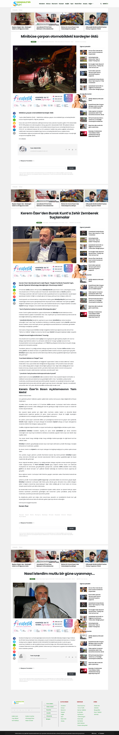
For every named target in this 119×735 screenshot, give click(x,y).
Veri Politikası (15, 720)
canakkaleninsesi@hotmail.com (39, 151)
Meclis (50, 290)
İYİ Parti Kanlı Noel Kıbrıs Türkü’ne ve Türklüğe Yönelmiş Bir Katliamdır (96, 119)
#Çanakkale (22, 516)
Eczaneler (80, 712)
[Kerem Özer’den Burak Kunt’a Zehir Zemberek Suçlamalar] (44, 245)
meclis (63, 292)
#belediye (45, 515)
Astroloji (96, 714)
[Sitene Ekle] (32, 710)
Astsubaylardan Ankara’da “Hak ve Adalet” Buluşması (94, 59)
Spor (71, 4)
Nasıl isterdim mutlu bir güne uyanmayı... (96, 126)
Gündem (42, 4)
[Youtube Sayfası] (21, 710)
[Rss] (27, 710)
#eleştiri (69, 515)
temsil (21, 422)
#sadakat (57, 515)
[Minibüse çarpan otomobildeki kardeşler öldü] (44, 69)
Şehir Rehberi (81, 723)
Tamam (101, 733)
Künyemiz (49, 716)
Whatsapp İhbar (29, 718)
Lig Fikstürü (80, 714)
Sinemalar (80, 719)
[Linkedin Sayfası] (24, 710)
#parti (27, 515)
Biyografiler (97, 710)
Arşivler (48, 713)
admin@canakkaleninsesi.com (38, 658)
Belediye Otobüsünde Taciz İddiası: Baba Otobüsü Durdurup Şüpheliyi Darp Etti (95, 133)
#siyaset (21, 515)
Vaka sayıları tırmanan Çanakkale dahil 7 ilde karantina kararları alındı (96, 112)
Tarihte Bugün (81, 716)
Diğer (90, 4)
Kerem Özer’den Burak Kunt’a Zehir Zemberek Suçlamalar (96, 52)
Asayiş (85, 4)
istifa (28, 290)
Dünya (48, 4)
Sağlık (67, 4)
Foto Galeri (49, 703)
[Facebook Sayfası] (12, 710)
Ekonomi (54, 4)
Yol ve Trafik (80, 708)
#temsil (63, 515)
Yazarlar (48, 710)
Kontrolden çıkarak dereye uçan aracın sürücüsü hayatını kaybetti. (95, 73)
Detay (94, 733)
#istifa (32, 515)
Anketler (96, 708)
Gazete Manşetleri (82, 725)
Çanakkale (23, 320)
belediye (30, 431)
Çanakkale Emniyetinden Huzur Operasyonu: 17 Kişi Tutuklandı (96, 80)
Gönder (71, 168)
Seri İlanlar (80, 721)
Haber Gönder (29, 720)
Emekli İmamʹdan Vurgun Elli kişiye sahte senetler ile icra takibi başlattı (96, 106)
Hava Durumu (81, 705)
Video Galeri (50, 707)
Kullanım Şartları (29, 716)
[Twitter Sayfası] (15, 710)
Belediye (45, 290)
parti (72, 301)
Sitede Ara (97, 705)
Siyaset (61, 4)
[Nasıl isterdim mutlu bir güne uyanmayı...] (44, 600)
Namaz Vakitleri (81, 710)
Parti (48, 343)
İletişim (48, 719)
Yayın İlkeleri (15, 718)
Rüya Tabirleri (97, 712)
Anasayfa (15, 10)
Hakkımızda (15, 716)
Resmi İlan (78, 4)
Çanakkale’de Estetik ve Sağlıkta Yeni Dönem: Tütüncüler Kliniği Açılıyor (96, 87)
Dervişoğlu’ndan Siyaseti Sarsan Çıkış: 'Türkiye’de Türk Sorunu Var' (96, 65)
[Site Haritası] (29, 710)
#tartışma (38, 515)
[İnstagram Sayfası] (18, 710)
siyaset (21, 306)
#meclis (51, 515)
